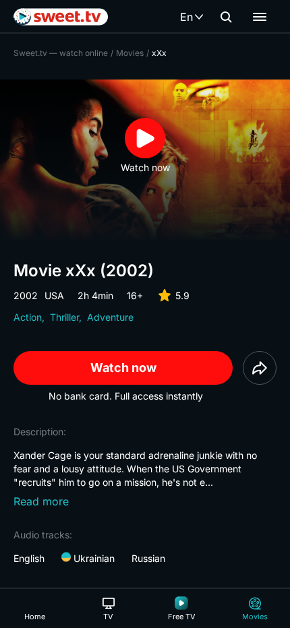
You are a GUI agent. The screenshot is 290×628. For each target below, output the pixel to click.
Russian (148, 558)
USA (54, 295)
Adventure (110, 317)
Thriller (64, 317)
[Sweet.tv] (60, 17)
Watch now (123, 367)
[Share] (260, 368)
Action (27, 317)
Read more (41, 501)
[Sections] (260, 17)
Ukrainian (93, 558)
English (29, 558)
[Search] (226, 17)
